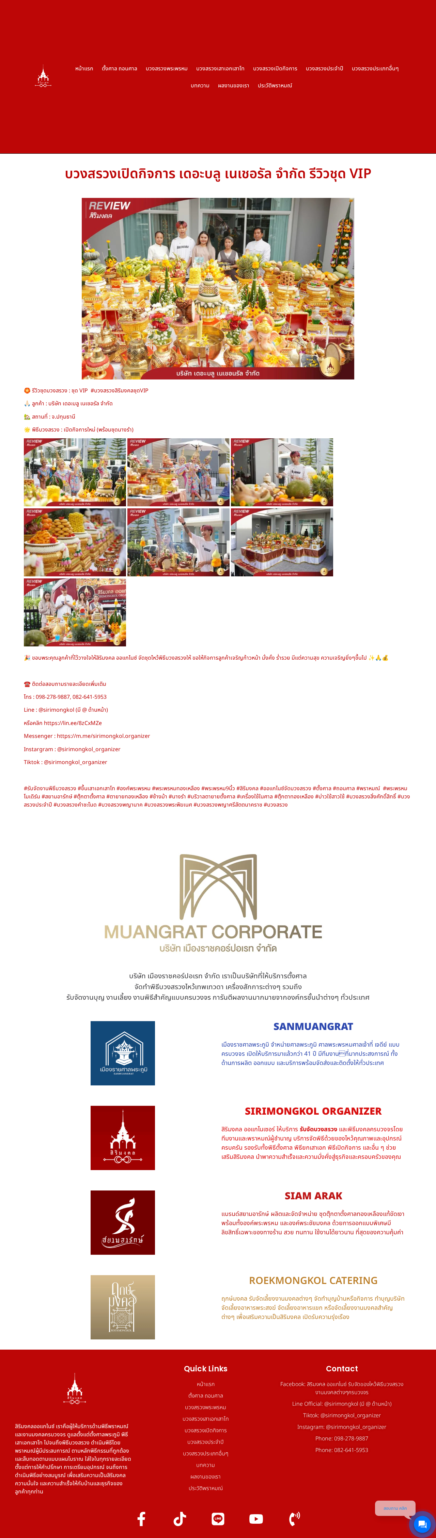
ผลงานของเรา (233, 85)
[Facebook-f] (141, 1519)
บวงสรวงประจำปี (324, 68)
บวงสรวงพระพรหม (167, 68)
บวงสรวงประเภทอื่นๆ (375, 68)
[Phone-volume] (294, 1519)
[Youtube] (256, 1519)
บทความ (200, 85)
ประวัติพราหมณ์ (275, 85)
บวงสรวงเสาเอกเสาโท (220, 68)
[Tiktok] (179, 1519)
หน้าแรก (84, 68)
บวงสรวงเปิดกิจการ (275, 68)
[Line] (218, 1519)
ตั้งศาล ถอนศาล (119, 68)
